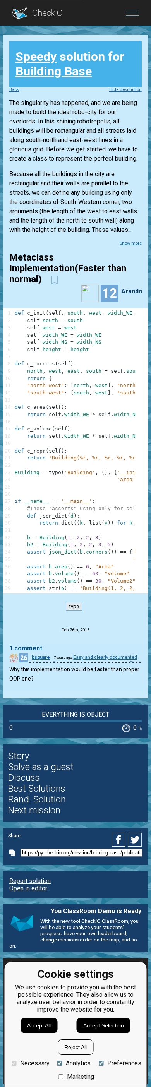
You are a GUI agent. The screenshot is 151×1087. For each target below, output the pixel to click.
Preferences (124, 1063)
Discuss (24, 777)
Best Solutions (36, 788)
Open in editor (28, 888)
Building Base (53, 71)
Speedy (36, 56)
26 (23, 658)
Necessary (34, 1063)
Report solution (30, 881)
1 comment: (26, 648)
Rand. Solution (37, 799)
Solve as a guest (41, 766)
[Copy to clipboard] (14, 853)
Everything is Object (75, 714)
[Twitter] (135, 840)
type (74, 606)
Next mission (34, 810)
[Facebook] (120, 840)
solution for (69, 64)
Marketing (80, 1076)
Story (18, 756)
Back (14, 89)
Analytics (78, 1063)
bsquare (41, 657)
